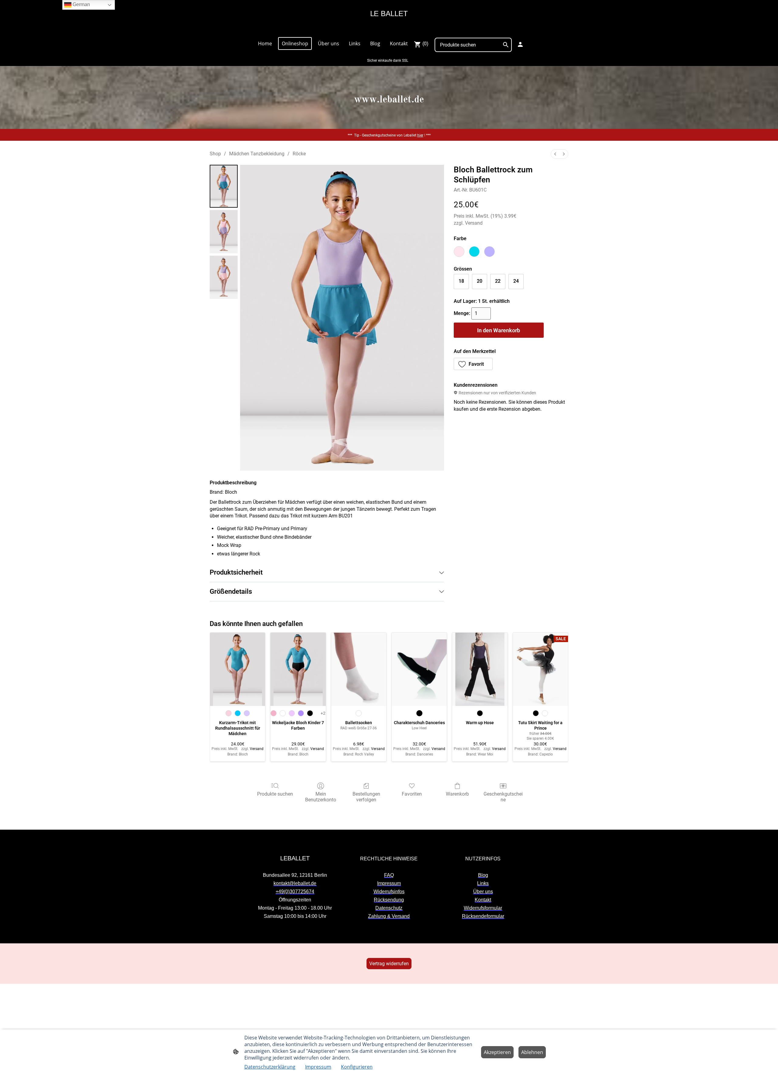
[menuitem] (555, 154)
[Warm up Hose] (479, 669)
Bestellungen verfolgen (366, 797)
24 (516, 281)
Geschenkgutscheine (503, 797)
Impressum (318, 1066)
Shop (215, 154)
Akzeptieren (497, 1052)
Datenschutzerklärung (269, 1066)
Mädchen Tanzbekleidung (256, 154)
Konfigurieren (357, 1066)
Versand (474, 223)
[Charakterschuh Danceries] (419, 669)
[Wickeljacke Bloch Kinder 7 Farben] (297, 669)
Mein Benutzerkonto (320, 797)
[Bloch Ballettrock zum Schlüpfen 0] (224, 186)
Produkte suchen (275, 794)
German (80, 4)
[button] (473, 364)
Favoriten (412, 794)
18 (461, 281)
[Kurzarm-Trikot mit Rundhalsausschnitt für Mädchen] (237, 669)
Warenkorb (457, 794)
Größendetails (231, 591)
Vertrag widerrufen (389, 963)
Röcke (299, 154)
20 (479, 281)
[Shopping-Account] (520, 44)
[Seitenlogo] (389, 29)
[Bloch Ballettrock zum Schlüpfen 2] (224, 277)
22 (498, 281)
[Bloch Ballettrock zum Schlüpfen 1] (224, 231)
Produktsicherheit (236, 572)
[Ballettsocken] (358, 669)
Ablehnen (532, 1052)
